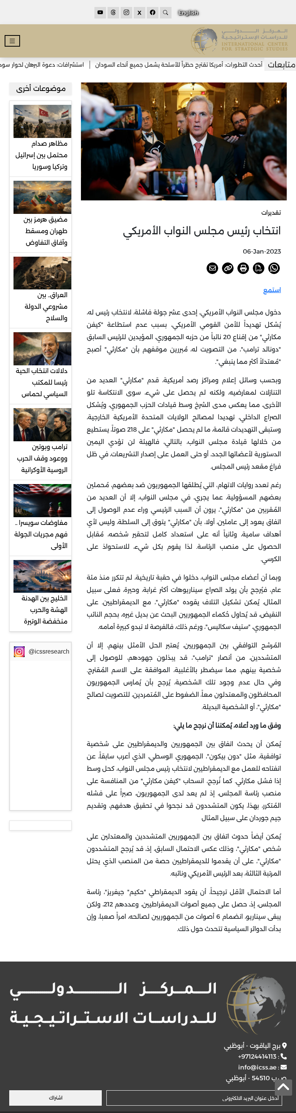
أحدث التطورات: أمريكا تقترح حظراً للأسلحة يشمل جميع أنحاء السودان (195, 64)
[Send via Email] (212, 268)
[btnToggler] (12, 41)
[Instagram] (126, 12)
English (188, 12)
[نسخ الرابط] (228, 268)
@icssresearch (49, 651)
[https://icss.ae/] (148, 1004)
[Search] (166, 12)
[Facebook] (152, 12)
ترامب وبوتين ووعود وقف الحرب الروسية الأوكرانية (42, 458)
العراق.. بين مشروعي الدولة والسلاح (46, 306)
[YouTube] (100, 12)
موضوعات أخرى (41, 88)
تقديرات (271, 212)
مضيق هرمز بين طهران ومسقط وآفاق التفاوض (45, 231)
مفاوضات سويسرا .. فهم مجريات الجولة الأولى (40, 534)
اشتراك (55, 1098)
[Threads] (113, 12)
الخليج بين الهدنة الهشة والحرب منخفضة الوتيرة (44, 610)
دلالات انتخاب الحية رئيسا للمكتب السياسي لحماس (41, 382)
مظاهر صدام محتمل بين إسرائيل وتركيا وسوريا (41, 155)
